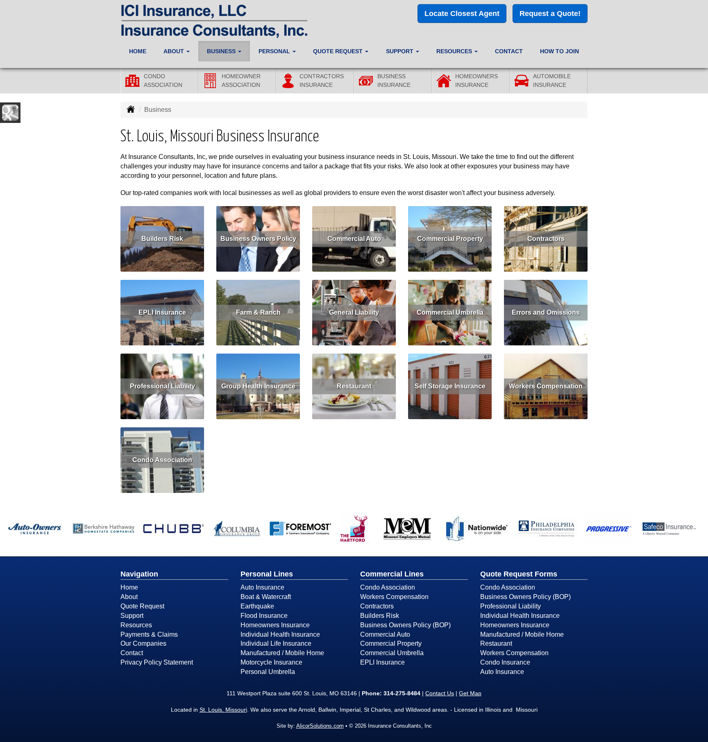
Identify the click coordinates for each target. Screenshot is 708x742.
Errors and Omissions (546, 312)
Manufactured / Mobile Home (282, 652)
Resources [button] (455, 51)
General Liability (354, 312)
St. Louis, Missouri (223, 709)
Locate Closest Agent (461, 13)
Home (137, 51)
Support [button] (400, 51)
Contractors (546, 238)
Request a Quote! (550, 13)
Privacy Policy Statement (156, 662)
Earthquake (257, 606)
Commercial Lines (392, 574)
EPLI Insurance (162, 312)
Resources (136, 625)
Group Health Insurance (258, 386)
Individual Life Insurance (276, 643)
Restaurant (354, 386)
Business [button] (222, 51)
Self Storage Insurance (450, 386)
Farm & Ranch (258, 312)
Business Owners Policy (258, 238)
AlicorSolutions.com (320, 726)
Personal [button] (275, 51)
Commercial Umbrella (450, 312)
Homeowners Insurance (275, 625)
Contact (509, 51)
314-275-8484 (402, 693)
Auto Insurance (262, 587)
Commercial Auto (354, 238)
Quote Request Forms (518, 574)
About (129, 596)
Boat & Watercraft (266, 596)
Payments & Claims (149, 634)
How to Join (559, 51)
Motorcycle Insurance (271, 662)
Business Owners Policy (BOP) (405, 625)
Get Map (470, 693)
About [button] (174, 51)
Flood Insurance (264, 615)
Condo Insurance (505, 662)
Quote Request (142, 606)
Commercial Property (450, 238)
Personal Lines (267, 574)
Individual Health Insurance (280, 634)
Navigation (139, 574)
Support (131, 615)
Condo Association (162, 459)
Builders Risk (162, 238)
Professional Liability (162, 386)
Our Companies (143, 643)
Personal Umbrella (268, 671)
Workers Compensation (546, 386)
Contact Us (439, 693)
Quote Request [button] (338, 51)
